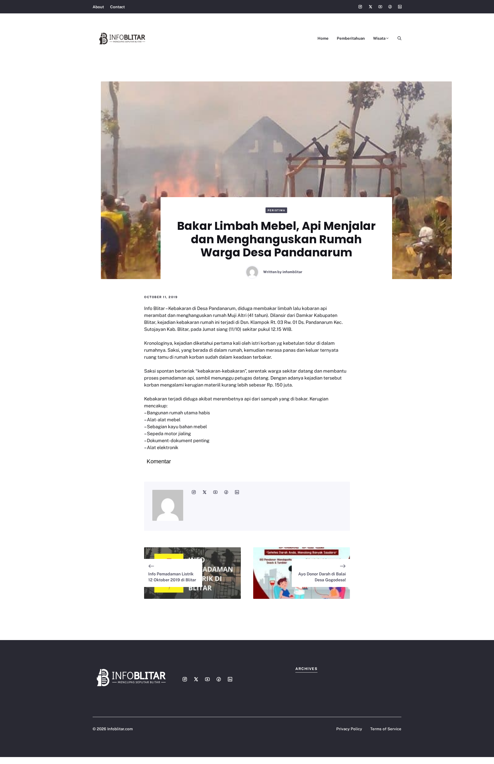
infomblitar (292, 272)
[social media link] (193, 492)
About (98, 7)
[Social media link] (360, 7)
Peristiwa (276, 210)
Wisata (379, 38)
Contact (117, 7)
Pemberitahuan (351, 38)
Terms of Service (385, 729)
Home (323, 38)
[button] (397, 38)
